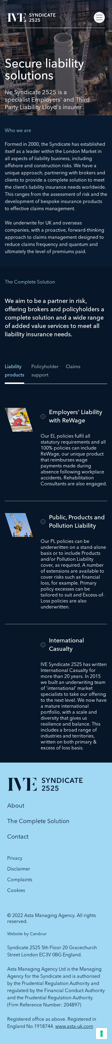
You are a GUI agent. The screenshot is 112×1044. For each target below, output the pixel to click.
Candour (38, 933)
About (15, 805)
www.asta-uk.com (74, 1026)
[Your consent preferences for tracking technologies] (101, 1033)
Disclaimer (18, 869)
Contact (17, 836)
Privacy (14, 858)
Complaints (19, 879)
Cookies (16, 890)
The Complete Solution (38, 821)
